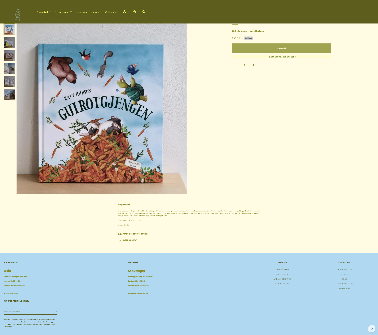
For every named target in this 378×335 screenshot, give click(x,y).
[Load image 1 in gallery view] (9, 29)
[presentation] (102, 108)
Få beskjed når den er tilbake (282, 56)
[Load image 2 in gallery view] (9, 42)
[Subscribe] (55, 311)
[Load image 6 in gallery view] (9, 94)
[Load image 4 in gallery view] (9, 68)
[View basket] (134, 12)
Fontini (235, 24)
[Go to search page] (144, 12)
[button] (134, 12)
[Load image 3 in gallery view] (9, 55)
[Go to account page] (124, 12)
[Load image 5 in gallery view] (9, 81)
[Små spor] (17, 14)
